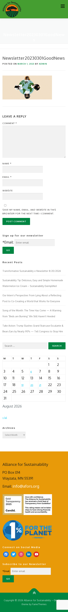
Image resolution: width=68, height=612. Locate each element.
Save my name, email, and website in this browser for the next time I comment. (29, 211)
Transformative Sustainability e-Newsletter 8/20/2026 (31, 271)
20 (31, 385)
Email (7, 177)
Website (7, 190)
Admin (43, 64)
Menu (63, 6)
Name (6, 163)
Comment (9, 123)
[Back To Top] (34, 593)
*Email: (8, 242)
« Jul (4, 417)
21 (40, 385)
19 (22, 385)
